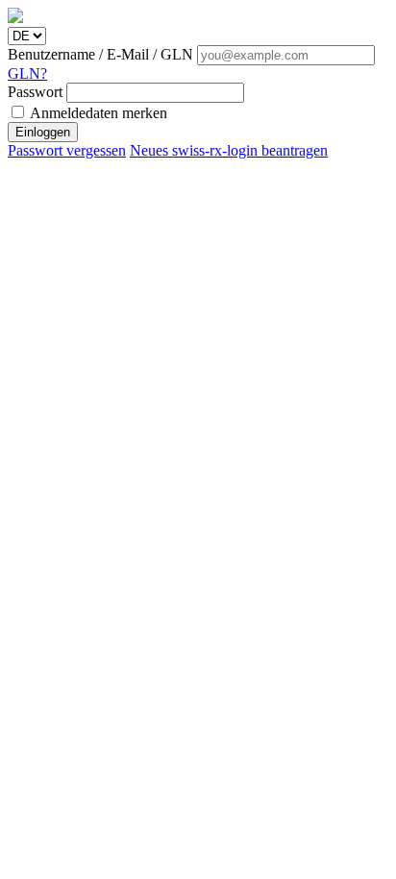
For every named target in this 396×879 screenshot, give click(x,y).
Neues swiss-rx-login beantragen (229, 150)
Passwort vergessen (67, 150)
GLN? (27, 73)
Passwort (37, 92)
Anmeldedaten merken (97, 113)
